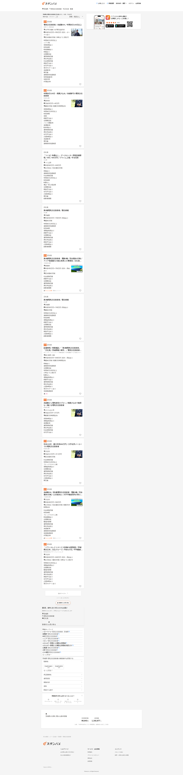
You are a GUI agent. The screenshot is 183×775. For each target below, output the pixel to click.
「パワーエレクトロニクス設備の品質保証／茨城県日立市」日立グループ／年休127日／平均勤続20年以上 (62, 549)
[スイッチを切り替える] (56, 16)
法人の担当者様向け (65, 755)
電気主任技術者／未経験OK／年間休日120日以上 (63, 25)
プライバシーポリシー (93, 755)
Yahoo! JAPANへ (47, 767)
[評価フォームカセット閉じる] (82, 695)
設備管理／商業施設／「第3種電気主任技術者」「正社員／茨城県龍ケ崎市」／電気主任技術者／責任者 (62, 350)
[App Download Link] (110, 26)
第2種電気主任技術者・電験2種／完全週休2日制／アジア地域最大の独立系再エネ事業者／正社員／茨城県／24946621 (63, 261)
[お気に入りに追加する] (80, 84)
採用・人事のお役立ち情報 (122, 755)
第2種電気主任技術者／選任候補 (56, 210)
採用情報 (90, 761)
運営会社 (90, 758)
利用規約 (90, 752)
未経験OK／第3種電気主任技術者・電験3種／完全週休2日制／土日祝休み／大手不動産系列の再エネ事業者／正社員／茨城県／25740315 (63, 494)
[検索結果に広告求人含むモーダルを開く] (47, 16)
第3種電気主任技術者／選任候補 (56, 300)
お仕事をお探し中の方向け (67, 752)
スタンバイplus (119, 752)
